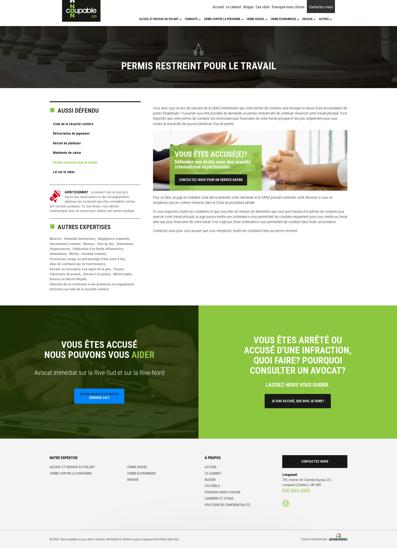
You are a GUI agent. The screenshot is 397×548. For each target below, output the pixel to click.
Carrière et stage (219, 498)
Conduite (191, 19)
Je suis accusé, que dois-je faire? (297, 401)
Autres (324, 19)
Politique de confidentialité (227, 505)
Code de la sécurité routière (73, 124)
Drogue (307, 19)
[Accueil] (81, 11)
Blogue (248, 7)
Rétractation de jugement (71, 133)
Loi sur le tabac (64, 172)
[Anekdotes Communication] (338, 537)
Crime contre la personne (222, 19)
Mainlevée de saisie (67, 153)
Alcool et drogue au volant (159, 19)
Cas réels (263, 7)
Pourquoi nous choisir (288, 7)
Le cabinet (233, 7)
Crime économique (283, 19)
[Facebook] (285, 503)
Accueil (218, 7)
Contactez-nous (321, 7)
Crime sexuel (255, 19)
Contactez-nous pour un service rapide (211, 180)
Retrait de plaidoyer (67, 143)
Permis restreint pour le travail (75, 162)
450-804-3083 (296, 491)
